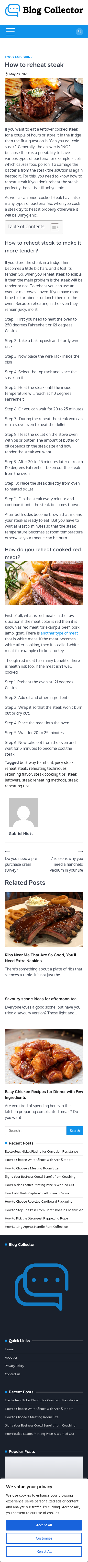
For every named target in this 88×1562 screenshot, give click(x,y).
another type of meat (59, 633)
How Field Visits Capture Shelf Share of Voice (37, 1193)
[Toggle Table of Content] (52, 227)
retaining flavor (18, 774)
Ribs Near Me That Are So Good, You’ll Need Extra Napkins (40, 957)
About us (11, 1357)
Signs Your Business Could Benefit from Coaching (40, 1176)
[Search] (79, 31)
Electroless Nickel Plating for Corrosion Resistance (41, 1151)
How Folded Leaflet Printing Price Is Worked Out (39, 1185)
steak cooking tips (50, 774)
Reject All (44, 1551)
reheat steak (16, 768)
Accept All (44, 1525)
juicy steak (64, 762)
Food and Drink (19, 57)
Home (9, 1349)
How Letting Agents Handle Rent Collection (36, 1227)
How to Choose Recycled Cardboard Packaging (39, 1201)
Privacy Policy (14, 1366)
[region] (44, 1520)
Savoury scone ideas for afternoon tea (41, 998)
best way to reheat (36, 762)
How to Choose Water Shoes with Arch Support (39, 1160)
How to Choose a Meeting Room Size (31, 1168)
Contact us (12, 1374)
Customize (44, 1538)
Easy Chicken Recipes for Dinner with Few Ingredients (44, 1094)
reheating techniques (47, 768)
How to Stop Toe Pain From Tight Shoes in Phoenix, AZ (44, 1210)
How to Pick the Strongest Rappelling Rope (36, 1218)
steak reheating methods (44, 780)
